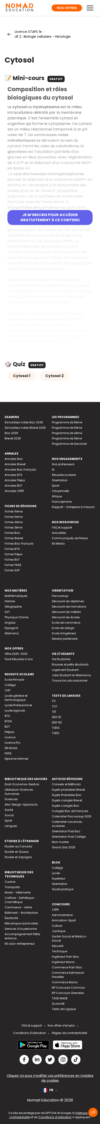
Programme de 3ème (67, 438)
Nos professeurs (63, 464)
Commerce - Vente (18, 907)
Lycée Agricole (15, 711)
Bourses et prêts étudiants (70, 664)
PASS (8, 753)
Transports (12, 887)
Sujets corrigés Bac (65, 806)
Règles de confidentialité (69, 1033)
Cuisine (10, 882)
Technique (59, 951)
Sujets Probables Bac (67, 795)
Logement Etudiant (65, 670)
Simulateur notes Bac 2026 (24, 422)
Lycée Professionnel (18, 705)
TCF (54, 706)
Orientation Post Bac (66, 831)
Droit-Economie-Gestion (22, 784)
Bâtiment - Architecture (21, 913)
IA (53, 470)
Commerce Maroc (65, 982)
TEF (54, 712)
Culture (57, 926)
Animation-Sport (64, 920)
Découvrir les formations (69, 607)
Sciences (11, 799)
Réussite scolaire (64, 475)
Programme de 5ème (67, 428)
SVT (7, 612)
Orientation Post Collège (69, 837)
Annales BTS (13, 475)
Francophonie (62, 502)
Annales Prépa (15, 480)
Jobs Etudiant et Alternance (71, 675)
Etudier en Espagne (18, 857)
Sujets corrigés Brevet (67, 800)
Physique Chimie (16, 617)
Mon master (60, 842)
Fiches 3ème (13, 527)
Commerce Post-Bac (67, 967)
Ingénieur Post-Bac (65, 957)
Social (9, 815)
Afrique (57, 496)
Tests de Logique (64, 1009)
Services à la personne (21, 929)
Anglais (10, 623)
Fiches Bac (12, 533)
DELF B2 (57, 722)
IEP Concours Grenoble (68, 993)
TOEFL (56, 733)
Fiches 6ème (14, 511)
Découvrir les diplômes (68, 601)
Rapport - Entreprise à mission (73, 507)
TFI (54, 701)
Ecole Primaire (14, 680)
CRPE (55, 910)
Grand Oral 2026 (63, 847)
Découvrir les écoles (66, 617)
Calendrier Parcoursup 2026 (71, 816)
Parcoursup (60, 596)
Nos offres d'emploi (61, 1025)
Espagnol (11, 628)
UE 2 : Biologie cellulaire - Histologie (43, 36)
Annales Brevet (15, 464)
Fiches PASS (13, 565)
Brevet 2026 (13, 438)
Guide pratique (62, 889)
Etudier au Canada (18, 846)
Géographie (13, 607)
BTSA (8, 721)
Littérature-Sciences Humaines (19, 792)
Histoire (10, 601)
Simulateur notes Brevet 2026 (25, 428)
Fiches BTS (12, 549)
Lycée (56, 873)
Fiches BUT (12, 560)
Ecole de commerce (66, 623)
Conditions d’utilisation (55, 1117)
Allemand (12, 633)
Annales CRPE (14, 491)
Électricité (11, 918)
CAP (7, 690)
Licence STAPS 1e (28, 31)
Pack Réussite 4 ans (19, 659)
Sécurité (57, 946)
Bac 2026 (11, 433)
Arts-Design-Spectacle (21, 804)
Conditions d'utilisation (29, 1033)
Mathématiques (16, 596)
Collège (10, 685)
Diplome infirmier (16, 759)
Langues (11, 826)
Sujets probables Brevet (68, 790)
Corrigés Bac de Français (70, 811)
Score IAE (58, 1004)
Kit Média (58, 543)
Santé (9, 810)
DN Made (11, 748)
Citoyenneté (60, 491)
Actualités (59, 533)
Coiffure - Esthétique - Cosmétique (20, 900)
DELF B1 (56, 717)
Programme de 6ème (67, 422)
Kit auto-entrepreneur (20, 944)
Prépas (9, 732)
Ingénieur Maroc (63, 962)
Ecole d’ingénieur (64, 633)
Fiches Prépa (13, 554)
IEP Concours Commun (68, 988)
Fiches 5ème (14, 517)
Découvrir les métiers (66, 612)
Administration (62, 915)
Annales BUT (13, 486)
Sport (55, 486)
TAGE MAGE (60, 998)
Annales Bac (14, 459)
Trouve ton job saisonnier (69, 680)
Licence (10, 737)
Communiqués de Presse (70, 538)
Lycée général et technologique (16, 698)
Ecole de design (63, 628)
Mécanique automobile (21, 923)
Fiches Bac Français (19, 543)
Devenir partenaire (64, 639)
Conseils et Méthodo (66, 784)
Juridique (58, 931)
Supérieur (58, 878)
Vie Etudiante (61, 659)
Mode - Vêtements (18, 892)
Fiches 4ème (14, 522)
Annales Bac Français (20, 470)
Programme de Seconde (69, 444)
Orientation (59, 480)
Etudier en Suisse (16, 852)
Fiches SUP (12, 570)
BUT (7, 727)
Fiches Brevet (14, 538)
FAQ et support (62, 527)
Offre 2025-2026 (16, 654)
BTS (7, 716)
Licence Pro (12, 743)
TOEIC (56, 728)
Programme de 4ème (67, 433)
